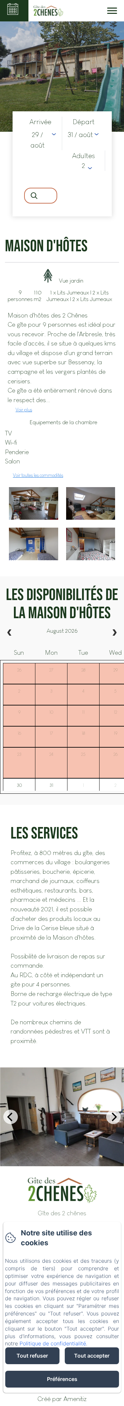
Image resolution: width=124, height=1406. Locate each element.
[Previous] (10, 1117)
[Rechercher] (40, 196)
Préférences (62, 1379)
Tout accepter (91, 1355)
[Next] (113, 1117)
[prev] (9, 633)
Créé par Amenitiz (62, 1398)
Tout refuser (32, 1355)
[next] (114, 633)
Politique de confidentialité (53, 1343)
